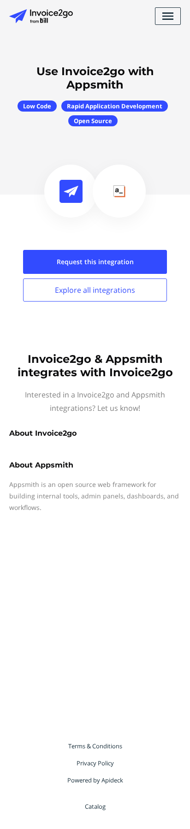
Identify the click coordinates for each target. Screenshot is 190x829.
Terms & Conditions (95, 746)
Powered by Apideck (95, 780)
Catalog (95, 806)
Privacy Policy (95, 763)
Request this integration (95, 261)
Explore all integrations (95, 290)
